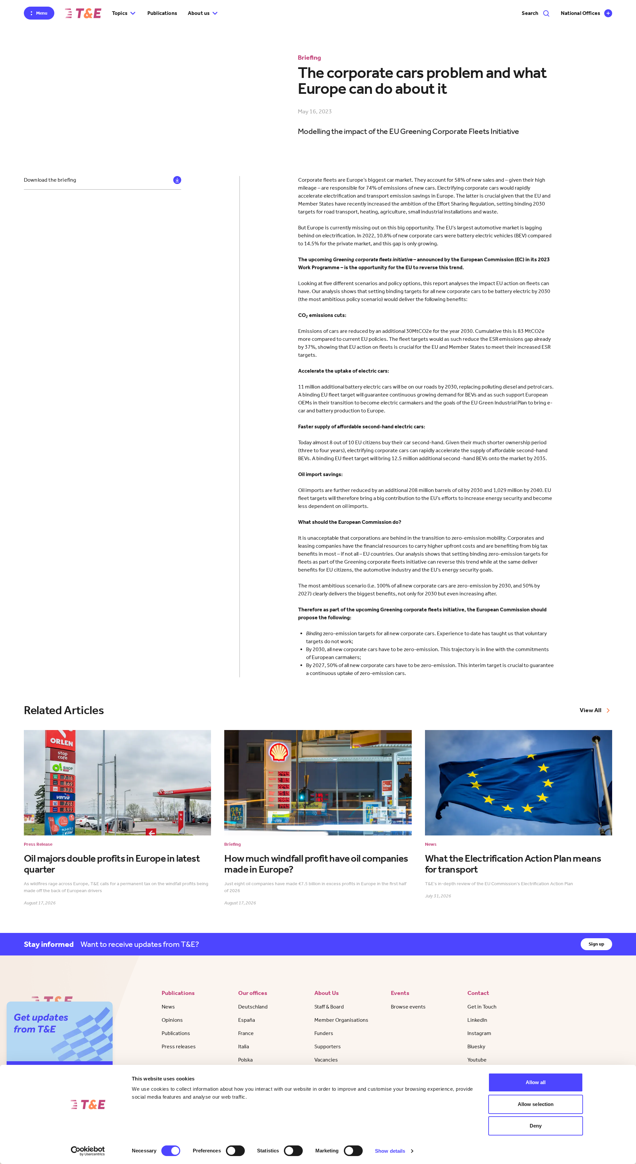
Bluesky (476, 1046)
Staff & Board (329, 1007)
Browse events (408, 1007)
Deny (536, 1126)
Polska (245, 1060)
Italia (243, 1046)
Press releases (179, 1046)
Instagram (479, 1033)
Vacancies (326, 1060)
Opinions (172, 1020)
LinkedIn (477, 1020)
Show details (390, 1151)
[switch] (235, 1150)
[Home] (83, 13)
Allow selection (536, 1104)
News (168, 1007)
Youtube (477, 1060)
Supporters (327, 1046)
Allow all (536, 1082)
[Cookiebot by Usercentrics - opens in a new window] (88, 1151)
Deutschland (253, 1007)
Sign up (596, 944)
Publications (162, 13)
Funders (323, 1033)
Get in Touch (482, 1007)
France (246, 1033)
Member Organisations (341, 1020)
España (246, 1020)
